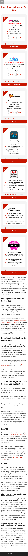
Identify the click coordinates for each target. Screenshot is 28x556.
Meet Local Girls (14, 84)
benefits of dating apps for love (18, 434)
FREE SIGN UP (14, 47)
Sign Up (14, 122)
